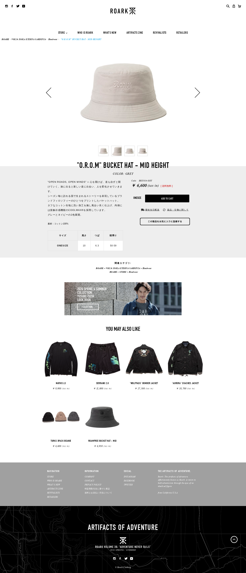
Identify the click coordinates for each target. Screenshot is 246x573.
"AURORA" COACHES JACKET (185, 383)
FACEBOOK (129, 480)
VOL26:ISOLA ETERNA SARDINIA (29, 39)
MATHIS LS (61, 383)
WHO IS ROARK (85, 33)
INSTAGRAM (130, 476)
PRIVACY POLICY (93, 484)
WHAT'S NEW (109, 33)
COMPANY (89, 476)
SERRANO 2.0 (102, 383)
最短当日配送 (152, 210)
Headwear (53, 39)
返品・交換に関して (178, 210)
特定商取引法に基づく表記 (97, 488)
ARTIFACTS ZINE (135, 33)
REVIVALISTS (159, 33)
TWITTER (128, 484)
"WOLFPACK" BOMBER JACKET (144, 383)
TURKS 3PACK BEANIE (61, 441)
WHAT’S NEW (53, 484)
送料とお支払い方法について (98, 492)
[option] (123, 92)
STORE (61, 33)
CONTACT (89, 480)
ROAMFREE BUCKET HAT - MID (102, 441)
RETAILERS (182, 33)
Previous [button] (48, 93)
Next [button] (197, 93)
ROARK (5, 39)
